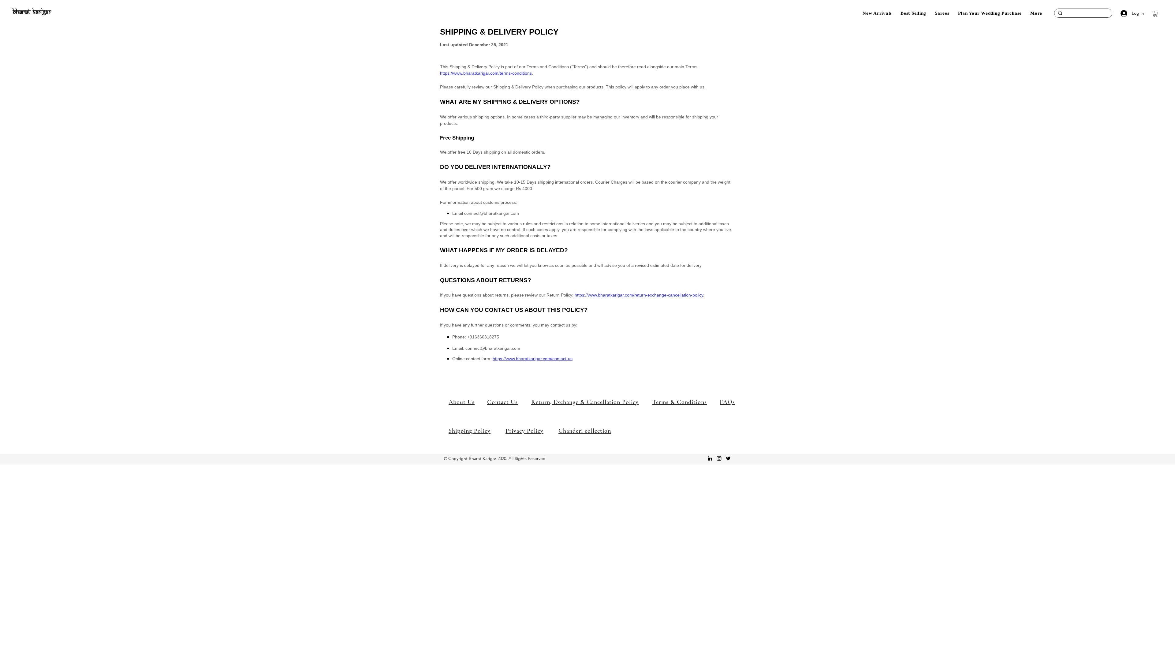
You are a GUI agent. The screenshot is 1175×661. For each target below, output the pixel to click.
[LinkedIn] (710, 458)
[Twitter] (728, 458)
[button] (1036, 13)
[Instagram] (719, 458)
